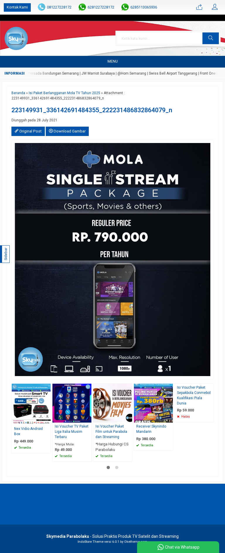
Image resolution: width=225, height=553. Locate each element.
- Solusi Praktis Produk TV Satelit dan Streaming (112, 536)
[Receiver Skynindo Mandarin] (153, 403)
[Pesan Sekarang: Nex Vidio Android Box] (47, 420)
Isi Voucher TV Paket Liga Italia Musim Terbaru (71, 431)
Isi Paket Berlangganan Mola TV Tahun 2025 (64, 93)
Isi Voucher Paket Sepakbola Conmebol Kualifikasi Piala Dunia (194, 395)
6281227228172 (101, 7)
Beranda (18, 93)
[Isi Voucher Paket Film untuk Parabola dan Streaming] (112, 403)
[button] (210, 38)
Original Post (30, 131)
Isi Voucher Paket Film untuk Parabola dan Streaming (111, 431)
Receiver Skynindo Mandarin (151, 429)
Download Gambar (69, 131)
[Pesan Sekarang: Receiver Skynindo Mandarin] (169, 418)
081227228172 (59, 7)
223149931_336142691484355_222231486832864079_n (91, 110)
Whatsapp (38, 447)
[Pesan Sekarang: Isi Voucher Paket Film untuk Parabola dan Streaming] (129, 418)
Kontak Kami (17, 7)
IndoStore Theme (90, 542)
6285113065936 (143, 7)
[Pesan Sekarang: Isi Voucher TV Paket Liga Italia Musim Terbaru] (88, 418)
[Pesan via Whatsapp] (199, 7)
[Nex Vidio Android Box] (31, 404)
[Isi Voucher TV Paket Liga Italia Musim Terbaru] (71, 403)
